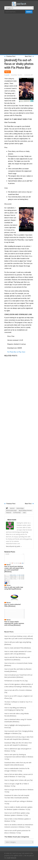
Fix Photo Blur (17, 512)
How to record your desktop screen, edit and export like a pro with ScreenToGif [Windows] (14, 569)
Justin (7, 75)
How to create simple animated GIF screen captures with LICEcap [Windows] (14, 623)
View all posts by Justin (14, 546)
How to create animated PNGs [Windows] (12, 605)
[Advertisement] (19, 34)
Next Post (28, 56)
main (24, 512)
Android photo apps (11, 510)
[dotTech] (19, 5)
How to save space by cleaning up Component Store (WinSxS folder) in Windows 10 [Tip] (18, 757)
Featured (8, 512)
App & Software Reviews (25, 510)
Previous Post (10, 56)
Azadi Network (11, 858)
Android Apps (20, 508)
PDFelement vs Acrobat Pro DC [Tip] (16, 681)
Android (12, 508)
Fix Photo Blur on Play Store (16, 352)
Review (7, 72)
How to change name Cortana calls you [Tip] (18, 780)
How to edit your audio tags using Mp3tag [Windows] (13, 588)
